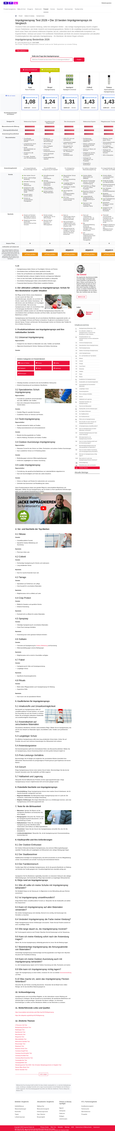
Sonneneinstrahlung (65, 972)
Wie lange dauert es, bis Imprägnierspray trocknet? (84, 438)
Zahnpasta (62, 1110)
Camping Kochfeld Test (21, 1055)
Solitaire (79, 371)
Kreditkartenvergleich (87, 1106)
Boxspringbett (41, 1117)
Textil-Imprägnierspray (83, 348)
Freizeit (46, 9)
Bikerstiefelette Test (20, 1039)
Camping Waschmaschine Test (24, 1058)
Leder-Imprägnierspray (83, 353)
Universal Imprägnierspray (84, 342)
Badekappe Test (19, 1029)
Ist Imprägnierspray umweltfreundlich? (87, 426)
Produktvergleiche (10, 9)
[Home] (16, 16)
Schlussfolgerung (82, 463)
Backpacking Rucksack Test (23, 1027)
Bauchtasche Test (20, 1034)
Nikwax (79, 358)
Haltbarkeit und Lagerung (84, 399)
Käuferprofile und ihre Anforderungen (86, 409)
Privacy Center (44, 1127)
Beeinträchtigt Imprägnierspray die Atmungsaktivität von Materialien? (86, 446)
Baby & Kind (21, 9)
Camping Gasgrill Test (21, 1051)
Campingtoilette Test (21, 1062)
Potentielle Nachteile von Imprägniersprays (83, 402)
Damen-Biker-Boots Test (22, 1067)
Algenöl (61, 1108)
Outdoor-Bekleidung (42, 645)
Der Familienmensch (82, 416)
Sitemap (67, 1127)
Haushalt (60, 9)
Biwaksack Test (19, 1046)
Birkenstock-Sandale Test (22, 1041)
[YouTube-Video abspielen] (43, 508)
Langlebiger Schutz (82, 388)
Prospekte (84, 1114)
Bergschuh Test (19, 1036)
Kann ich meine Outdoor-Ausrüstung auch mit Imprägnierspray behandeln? (87, 450)
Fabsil (79, 374)
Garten (52, 9)
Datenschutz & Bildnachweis (84, 1127)
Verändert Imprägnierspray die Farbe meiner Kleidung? (86, 433)
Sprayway (80, 369)
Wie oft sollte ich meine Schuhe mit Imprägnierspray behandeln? (86, 422)
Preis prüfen (30, 254)
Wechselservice (85, 1111)
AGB (72, 1127)
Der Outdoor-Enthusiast (83, 411)
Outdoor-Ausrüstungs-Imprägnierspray (87, 350)
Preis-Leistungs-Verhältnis (84, 394)
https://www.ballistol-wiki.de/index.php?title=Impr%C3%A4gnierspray (34, 1012)
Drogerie (30, 9)
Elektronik (38, 9)
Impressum (96, 1127)
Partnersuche (85, 1109)
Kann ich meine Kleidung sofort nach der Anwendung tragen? (86, 442)
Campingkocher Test (21, 1060)
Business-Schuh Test (21, 1048)
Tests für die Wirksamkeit (83, 406)
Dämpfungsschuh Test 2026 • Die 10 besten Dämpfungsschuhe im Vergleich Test (38, 1065)
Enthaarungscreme (42, 1111)
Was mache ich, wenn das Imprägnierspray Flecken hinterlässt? (86, 459)
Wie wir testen (11, 95)
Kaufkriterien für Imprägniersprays (86, 380)
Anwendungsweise (82, 391)
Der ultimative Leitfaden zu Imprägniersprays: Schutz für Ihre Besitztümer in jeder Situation (85, 332)
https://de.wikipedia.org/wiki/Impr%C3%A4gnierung (29, 1015)
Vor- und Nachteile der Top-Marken (86, 356)
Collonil (79, 361)
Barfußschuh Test (20, 1032)
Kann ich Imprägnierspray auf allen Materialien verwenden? (86, 429)
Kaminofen (18, 1111)
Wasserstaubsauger (20, 1109)
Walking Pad (40, 1106)
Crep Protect (80, 366)
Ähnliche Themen (82, 468)
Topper (17, 1114)
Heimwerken (69, 9)
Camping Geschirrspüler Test (23, 1053)
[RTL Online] (11, 3)
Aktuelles (60, 1127)
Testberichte (79, 9)
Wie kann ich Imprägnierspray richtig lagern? (86, 454)
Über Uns (53, 1127)
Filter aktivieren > (22, 50)
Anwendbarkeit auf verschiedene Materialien (85, 385)
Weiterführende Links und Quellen (86, 465)
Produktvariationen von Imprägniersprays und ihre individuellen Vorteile (87, 338)
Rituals (79, 376)
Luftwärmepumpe (20, 1117)
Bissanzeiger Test (20, 1044)
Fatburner (62, 1113)
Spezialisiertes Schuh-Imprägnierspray (87, 345)
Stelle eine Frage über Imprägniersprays (45, 56)
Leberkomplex (63, 1119)
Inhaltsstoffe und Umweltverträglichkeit (87, 382)
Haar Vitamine (41, 1114)
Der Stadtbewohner (82, 414)
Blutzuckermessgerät (43, 1109)
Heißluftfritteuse (19, 1106)
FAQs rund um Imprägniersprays (85, 419)
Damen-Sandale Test (21, 1069)
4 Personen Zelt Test (21, 1025)
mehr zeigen (43, 1074)
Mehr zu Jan (81, 297)
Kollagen (61, 1116)
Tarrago (79, 363)
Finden (79, 59)
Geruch (79, 396)
